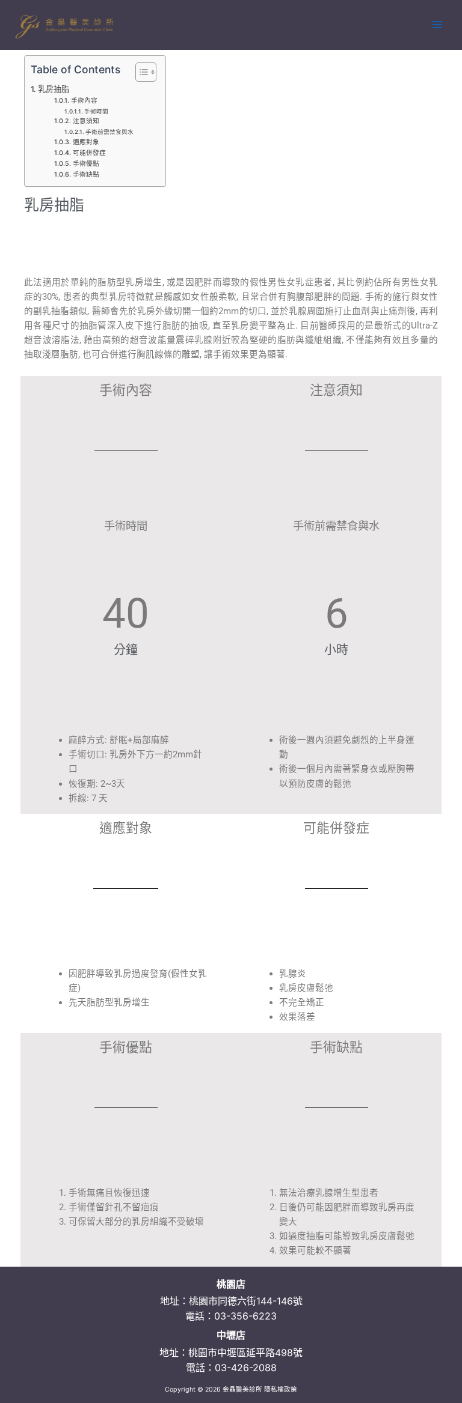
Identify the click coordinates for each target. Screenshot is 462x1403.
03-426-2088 (246, 1368)
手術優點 (86, 164)
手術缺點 (86, 174)
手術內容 (84, 101)
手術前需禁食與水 (109, 132)
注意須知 (86, 121)
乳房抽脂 (53, 89)
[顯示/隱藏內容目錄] (139, 72)
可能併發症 (89, 153)
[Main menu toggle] (437, 24)
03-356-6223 (245, 1316)
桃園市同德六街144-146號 (246, 1301)
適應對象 (86, 142)
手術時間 (96, 111)
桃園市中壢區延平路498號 (245, 1353)
